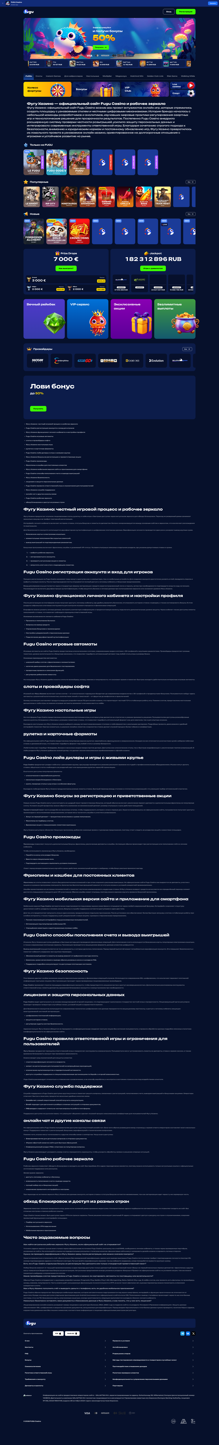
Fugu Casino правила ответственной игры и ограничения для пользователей (59, 486)
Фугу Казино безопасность (38, 477)
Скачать (213, 3)
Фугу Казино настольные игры (39, 444)
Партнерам (118, 1386)
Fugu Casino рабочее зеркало (39, 498)
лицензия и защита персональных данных (44, 482)
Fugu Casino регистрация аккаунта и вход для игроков (50, 428)
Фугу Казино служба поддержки (40, 490)
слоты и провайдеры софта (38, 440)
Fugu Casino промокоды (36, 461)
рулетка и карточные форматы (39, 449)
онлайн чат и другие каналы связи (41, 494)
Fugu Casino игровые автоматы (39, 436)
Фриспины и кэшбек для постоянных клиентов (46, 465)
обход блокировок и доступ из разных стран (45, 502)
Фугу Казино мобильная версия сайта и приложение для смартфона (56, 469)
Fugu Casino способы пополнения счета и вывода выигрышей (53, 473)
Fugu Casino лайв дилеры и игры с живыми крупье (48, 453)
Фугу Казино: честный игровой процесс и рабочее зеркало (52, 424)
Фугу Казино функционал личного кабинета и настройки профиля (55, 432)
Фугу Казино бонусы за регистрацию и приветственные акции (53, 457)
